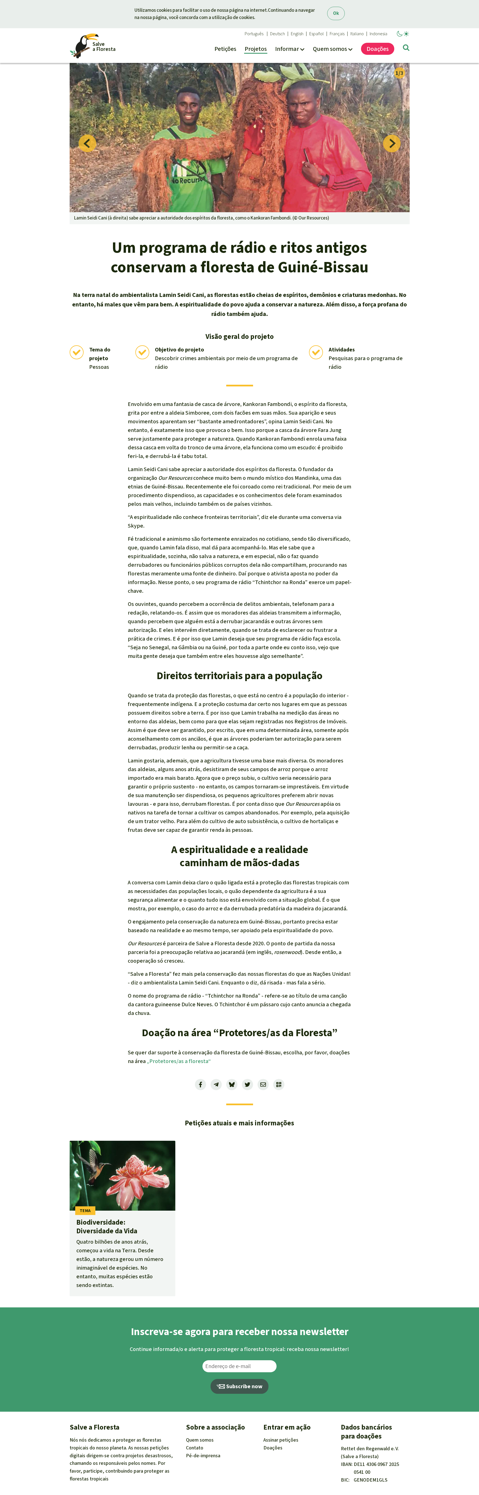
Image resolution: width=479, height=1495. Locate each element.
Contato (194, 1447)
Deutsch (277, 34)
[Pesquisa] (406, 48)
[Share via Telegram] (216, 1084)
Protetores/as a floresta (178, 1061)
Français (337, 34)
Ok (336, 13)
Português (254, 34)
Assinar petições (280, 1440)
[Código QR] (278, 1084)
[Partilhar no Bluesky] (231, 1084)
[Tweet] (247, 1084)
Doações (272, 1447)
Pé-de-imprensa (203, 1455)
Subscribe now (244, 1386)
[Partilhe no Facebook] (200, 1084)
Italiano (357, 34)
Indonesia (378, 34)
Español (316, 34)
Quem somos (200, 1440)
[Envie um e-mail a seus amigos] (263, 1084)
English (297, 34)
